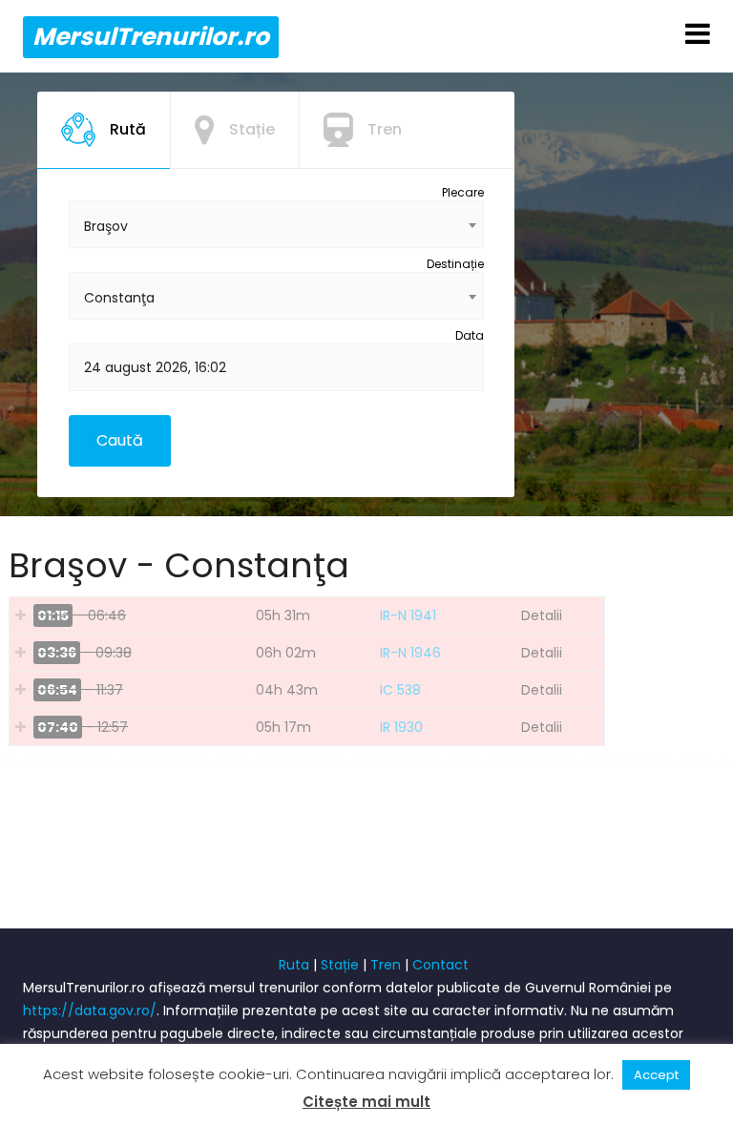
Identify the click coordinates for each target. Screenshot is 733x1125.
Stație (340, 964)
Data (469, 335)
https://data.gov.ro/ (90, 1010)
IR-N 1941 (408, 615)
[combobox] (276, 224)
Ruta (294, 964)
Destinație (455, 264)
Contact (440, 964)
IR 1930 (401, 727)
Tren (385, 964)
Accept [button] (656, 1075)
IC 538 (400, 689)
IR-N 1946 (410, 652)
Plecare (463, 192)
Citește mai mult (366, 1102)
